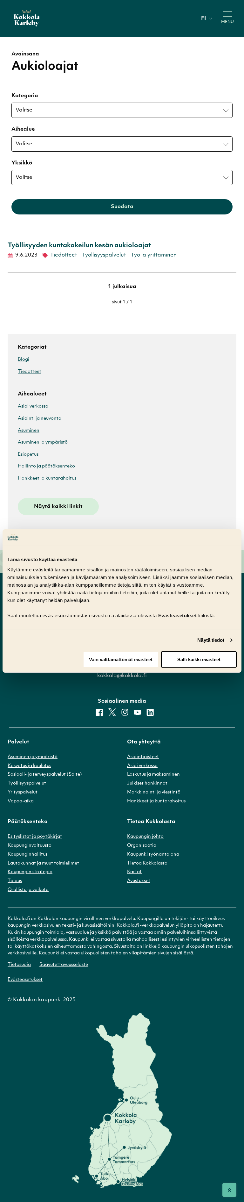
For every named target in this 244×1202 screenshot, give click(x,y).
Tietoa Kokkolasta (147, 863)
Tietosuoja (19, 965)
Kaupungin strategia (30, 872)
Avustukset (138, 881)
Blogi (23, 360)
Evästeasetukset (25, 980)
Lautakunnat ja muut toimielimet (43, 863)
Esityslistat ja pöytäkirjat (35, 837)
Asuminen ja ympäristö (43, 442)
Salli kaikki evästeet (198, 659)
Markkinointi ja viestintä (153, 792)
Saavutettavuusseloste (63, 965)
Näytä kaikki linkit (58, 506)
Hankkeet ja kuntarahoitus (47, 478)
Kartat (134, 872)
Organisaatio (141, 846)
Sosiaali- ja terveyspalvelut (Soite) (45, 774)
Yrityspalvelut (22, 792)
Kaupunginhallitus (27, 854)
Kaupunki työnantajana (153, 854)
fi (203, 18)
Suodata (122, 206)
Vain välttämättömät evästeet (120, 659)
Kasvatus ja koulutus (29, 766)
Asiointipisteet (143, 757)
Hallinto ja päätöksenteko (46, 466)
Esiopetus (28, 455)
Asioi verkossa (33, 406)
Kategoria (24, 95)
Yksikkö (21, 163)
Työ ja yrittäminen (154, 255)
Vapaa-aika (21, 801)
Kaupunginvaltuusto (29, 846)
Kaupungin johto (145, 837)
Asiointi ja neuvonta (39, 418)
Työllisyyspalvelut (104, 255)
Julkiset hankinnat (147, 783)
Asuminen (28, 431)
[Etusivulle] (27, 18)
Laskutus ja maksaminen (153, 774)
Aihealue (23, 129)
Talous (15, 881)
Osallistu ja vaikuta (28, 890)
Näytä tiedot (210, 640)
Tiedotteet (63, 255)
